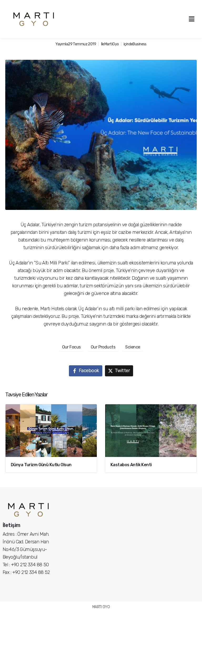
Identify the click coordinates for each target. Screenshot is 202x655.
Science (132, 346)
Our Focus (71, 346)
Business (139, 44)
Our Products (103, 346)
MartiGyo (111, 44)
